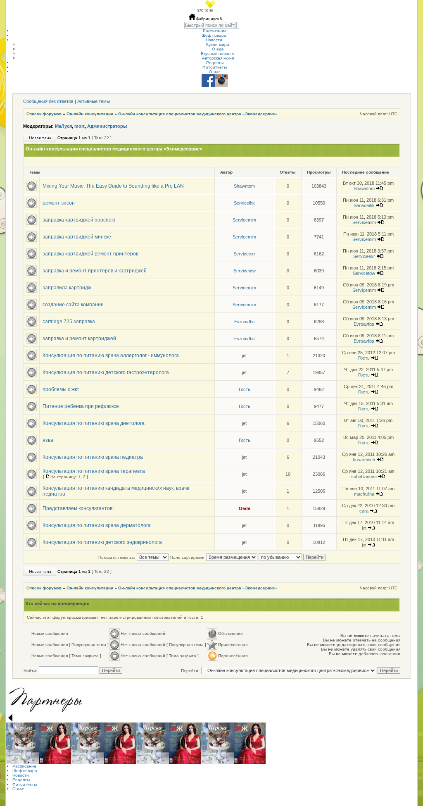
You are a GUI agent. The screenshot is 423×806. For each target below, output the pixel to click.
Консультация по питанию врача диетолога (94, 423)
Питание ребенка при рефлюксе (81, 406)
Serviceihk (244, 202)
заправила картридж (67, 288)
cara (363, 510)
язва (48, 440)
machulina (364, 493)
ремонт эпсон (59, 203)
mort (79, 126)
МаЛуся (63, 126)
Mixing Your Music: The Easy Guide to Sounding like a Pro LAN (113, 186)
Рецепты (214, 62)
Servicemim (244, 219)
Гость (364, 357)
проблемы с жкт (61, 389)
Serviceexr (244, 253)
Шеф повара (214, 35)
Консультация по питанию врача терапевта (94, 471)
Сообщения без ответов (48, 101)
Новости (214, 40)
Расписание (215, 31)
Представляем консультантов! (78, 508)
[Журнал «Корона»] (22, 743)
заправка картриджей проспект (79, 220)
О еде (218, 49)
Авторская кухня (218, 58)
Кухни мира (217, 44)
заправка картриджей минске (77, 237)
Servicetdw (244, 270)
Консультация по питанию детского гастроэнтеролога (106, 372)
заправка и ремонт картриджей (79, 338)
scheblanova (364, 476)
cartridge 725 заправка (69, 321)
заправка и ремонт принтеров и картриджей (95, 271)
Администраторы (107, 126)
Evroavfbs (244, 321)
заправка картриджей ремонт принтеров (90, 254)
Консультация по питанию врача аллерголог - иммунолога (111, 355)
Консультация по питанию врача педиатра (93, 457)
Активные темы (93, 101)
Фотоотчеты (214, 67)
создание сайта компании (73, 305)
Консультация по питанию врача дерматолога (97, 525)
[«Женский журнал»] (55, 743)
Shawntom (244, 186)
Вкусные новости (218, 53)
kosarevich (364, 459)
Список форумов (44, 114)
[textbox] (209, 25)
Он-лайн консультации (90, 114)
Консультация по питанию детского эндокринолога (102, 542)
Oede (244, 508)
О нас (215, 71)
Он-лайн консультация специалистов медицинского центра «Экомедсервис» (198, 114)
